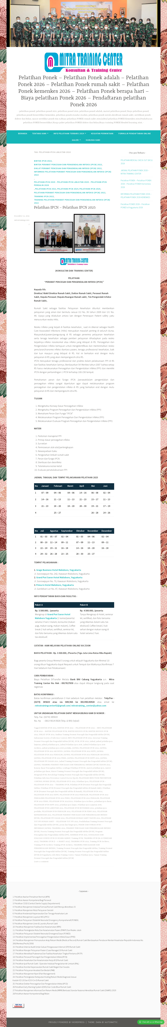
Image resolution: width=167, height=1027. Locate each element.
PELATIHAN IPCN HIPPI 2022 (46, 805)
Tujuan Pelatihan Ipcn (84, 855)
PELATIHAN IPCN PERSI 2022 (83, 811)
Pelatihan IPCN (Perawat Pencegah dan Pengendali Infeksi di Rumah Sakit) (71, 788)
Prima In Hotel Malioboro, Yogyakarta (55, 584)
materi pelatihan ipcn (95, 768)
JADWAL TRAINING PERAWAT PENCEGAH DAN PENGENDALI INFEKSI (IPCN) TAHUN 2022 (72, 765)
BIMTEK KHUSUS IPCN (77, 731)
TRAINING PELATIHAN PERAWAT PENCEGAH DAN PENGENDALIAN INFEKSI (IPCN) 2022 (72, 201)
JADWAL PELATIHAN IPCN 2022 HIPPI (80, 751)
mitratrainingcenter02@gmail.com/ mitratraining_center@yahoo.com (70, 705)
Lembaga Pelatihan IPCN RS (74, 768)
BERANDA (22, 133)
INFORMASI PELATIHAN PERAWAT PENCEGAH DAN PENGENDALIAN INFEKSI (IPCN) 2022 (72, 173)
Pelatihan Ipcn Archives (83, 801)
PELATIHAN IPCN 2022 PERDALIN (74, 795)
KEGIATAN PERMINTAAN (102, 133)
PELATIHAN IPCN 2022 (45, 189)
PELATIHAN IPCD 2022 (65, 781)
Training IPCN (77, 838)
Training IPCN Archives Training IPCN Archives (53, 845)
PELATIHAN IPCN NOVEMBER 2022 (79, 808)
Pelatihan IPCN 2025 (90, 189)
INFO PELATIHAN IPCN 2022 (80, 738)
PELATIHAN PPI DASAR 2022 (53, 818)
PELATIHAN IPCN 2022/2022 (61, 801)
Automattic (111, 1022)
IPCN (77, 741)
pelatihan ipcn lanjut (68, 805)
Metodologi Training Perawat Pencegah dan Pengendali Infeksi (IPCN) (76, 775)
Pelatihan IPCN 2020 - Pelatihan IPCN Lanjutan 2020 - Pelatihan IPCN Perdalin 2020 (70, 183)
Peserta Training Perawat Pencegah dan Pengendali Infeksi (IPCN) (67, 832)
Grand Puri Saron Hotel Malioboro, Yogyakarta (59, 577)
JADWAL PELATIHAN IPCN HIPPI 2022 (83, 758)
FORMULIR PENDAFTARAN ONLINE (134, 133)
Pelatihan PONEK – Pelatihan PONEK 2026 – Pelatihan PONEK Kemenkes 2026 (136, 183)
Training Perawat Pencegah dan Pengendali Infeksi (76, 848)
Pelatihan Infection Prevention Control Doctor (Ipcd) (56, 778)
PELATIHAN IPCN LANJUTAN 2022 (48, 808)
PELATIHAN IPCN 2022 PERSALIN (85, 798)
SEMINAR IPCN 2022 (78, 835)
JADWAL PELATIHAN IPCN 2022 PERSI (50, 758)
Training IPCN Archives (99, 841)
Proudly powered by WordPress (67, 1022)
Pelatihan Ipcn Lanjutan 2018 (90, 805)
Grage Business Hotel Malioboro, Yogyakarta (58, 569)
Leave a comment (41, 862)
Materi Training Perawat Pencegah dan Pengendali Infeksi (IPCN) (77, 771)
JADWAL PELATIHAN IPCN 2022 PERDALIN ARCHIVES (86, 755)
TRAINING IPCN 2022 (44, 196)
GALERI (75, 140)
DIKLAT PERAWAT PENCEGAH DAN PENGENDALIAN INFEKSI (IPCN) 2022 (68, 168)
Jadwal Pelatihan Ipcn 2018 (71, 745)
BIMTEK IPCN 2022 (43, 161)
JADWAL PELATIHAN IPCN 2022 (85, 748)
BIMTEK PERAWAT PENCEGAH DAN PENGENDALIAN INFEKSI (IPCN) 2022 (68, 164)
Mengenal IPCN (40, 775)
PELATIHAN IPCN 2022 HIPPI (46, 795)
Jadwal (92, 741)
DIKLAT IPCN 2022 (46, 735)
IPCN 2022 (84, 741)
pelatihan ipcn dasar (102, 801)
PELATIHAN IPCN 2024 (67, 189)
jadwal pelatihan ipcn (50, 745)
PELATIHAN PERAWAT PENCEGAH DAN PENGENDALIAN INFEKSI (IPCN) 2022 (69, 192)
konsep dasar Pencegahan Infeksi (48, 768)
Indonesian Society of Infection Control (50, 738)
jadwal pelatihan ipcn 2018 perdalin (56, 748)
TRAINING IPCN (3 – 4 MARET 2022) (55, 841)
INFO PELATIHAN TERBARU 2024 (68, 133)
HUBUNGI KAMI (93, 140)
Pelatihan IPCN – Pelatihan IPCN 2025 (65, 208)
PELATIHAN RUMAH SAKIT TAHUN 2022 (83, 818)
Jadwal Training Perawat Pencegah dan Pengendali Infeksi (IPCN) (85, 761)
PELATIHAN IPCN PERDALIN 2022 (56, 811)
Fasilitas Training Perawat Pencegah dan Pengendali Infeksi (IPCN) (82, 735)
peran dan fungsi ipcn (68, 825)
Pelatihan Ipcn (82, 781)
